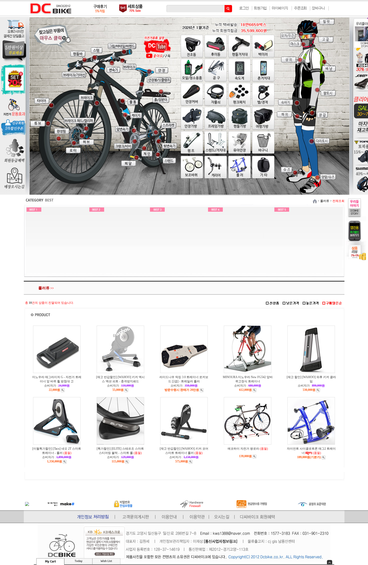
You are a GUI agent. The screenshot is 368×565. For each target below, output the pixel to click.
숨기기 (329, 562)
